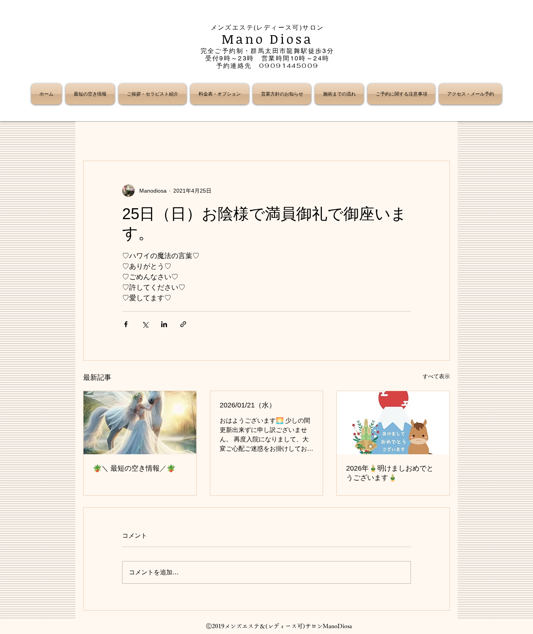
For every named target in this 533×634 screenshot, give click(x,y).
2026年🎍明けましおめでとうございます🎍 (390, 473)
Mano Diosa (267, 39)
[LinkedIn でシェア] (164, 324)
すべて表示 (436, 376)
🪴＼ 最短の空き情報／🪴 (134, 468)
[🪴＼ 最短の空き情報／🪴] (140, 422)
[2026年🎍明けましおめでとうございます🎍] (393, 422)
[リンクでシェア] (183, 324)
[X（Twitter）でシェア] (145, 324)
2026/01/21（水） (248, 405)
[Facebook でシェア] (126, 324)
